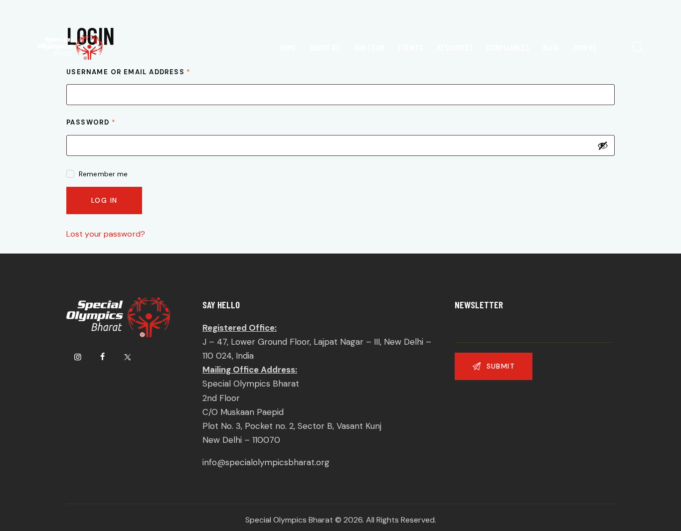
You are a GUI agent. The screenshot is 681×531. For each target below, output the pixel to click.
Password (110, 122)
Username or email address (147, 71)
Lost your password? (105, 234)
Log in (104, 200)
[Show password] (602, 145)
